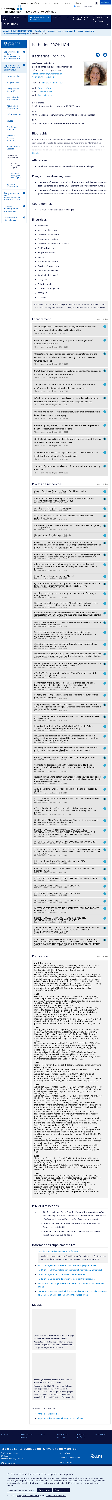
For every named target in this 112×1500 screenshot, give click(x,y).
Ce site (78, 7)
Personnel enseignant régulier (17, 34)
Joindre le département (13, 185)
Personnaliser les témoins (21, 1490)
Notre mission (13, 76)
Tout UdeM (88, 7)
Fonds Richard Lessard (13, 147)
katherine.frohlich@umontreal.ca (47, 73)
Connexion (64, 3)
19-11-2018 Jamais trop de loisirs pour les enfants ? (62, 1274)
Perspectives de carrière (13, 89)
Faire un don (100, 1434)
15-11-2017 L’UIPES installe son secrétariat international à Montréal (70, 1269)
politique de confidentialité (27, 1495)
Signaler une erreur (68, 1462)
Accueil (6, 31)
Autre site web (45, 95)
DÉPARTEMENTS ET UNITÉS (21, 31)
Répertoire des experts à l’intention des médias (60, 1418)
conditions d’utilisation (56, 1495)
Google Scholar (45, 91)
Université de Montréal (11, 9)
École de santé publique (40, 11)
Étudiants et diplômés (82, 1435)
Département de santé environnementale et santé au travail (12, 196)
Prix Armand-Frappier (13, 128)
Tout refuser (44, 1490)
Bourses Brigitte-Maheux (11, 137)
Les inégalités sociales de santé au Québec (58, 1251)
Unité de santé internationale (10, 218)
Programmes (13, 82)
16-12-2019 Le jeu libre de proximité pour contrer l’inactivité (66, 1278)
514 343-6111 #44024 (43, 77)
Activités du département (13, 106)
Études (42, 1434)
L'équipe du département (84, 31)
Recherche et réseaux (63, 1435)
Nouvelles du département (13, 98)
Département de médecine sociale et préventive (53, 31)
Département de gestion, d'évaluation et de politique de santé (12, 55)
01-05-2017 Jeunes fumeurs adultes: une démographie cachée (67, 1265)
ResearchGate (44, 88)
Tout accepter (61, 1490)
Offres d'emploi (14, 114)
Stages (10, 120)
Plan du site (64, 1457)
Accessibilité (75, 1457)
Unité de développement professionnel (11, 208)
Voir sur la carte (10, 1463)
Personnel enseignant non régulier (16, 175)
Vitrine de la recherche (48, 1413)
